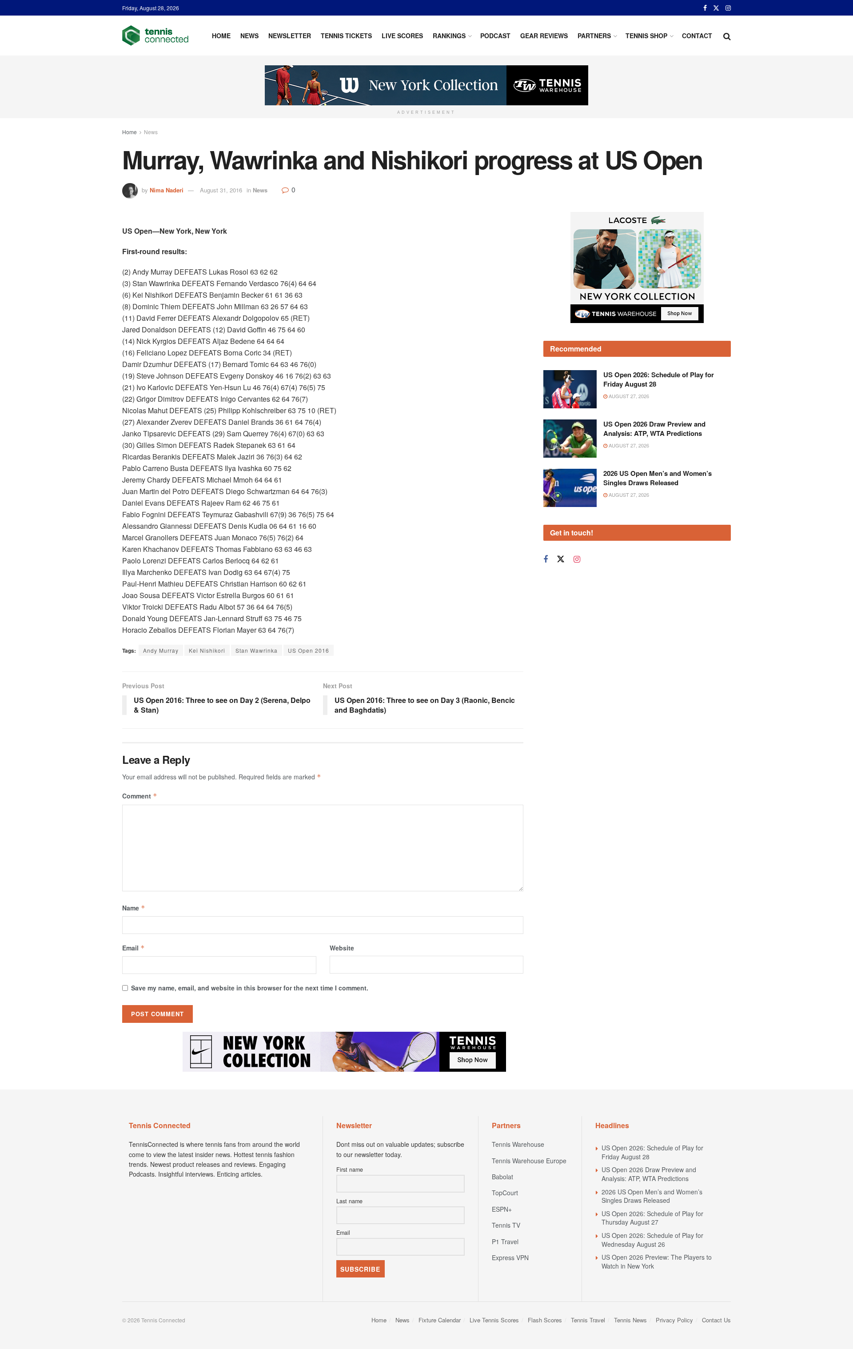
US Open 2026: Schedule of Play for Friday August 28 (658, 379)
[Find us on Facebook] (705, 8)
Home (221, 35)
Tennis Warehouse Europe (529, 1160)
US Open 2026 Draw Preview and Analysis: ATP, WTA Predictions (654, 428)
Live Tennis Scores (494, 1320)
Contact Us (716, 1320)
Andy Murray (161, 650)
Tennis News (630, 1320)
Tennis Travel (588, 1320)
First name (349, 1169)
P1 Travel (505, 1241)
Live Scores (402, 35)
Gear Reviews (544, 35)
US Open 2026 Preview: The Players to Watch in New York (657, 1261)
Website (342, 947)
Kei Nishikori (207, 650)
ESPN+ (502, 1209)
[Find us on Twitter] (716, 8)
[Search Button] (727, 35)
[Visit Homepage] (155, 35)
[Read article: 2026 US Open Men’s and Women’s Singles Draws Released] (570, 488)
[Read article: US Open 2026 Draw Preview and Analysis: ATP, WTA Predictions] (570, 438)
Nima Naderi (166, 190)
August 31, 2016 (221, 190)
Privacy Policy (674, 1320)
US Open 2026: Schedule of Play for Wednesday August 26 (652, 1240)
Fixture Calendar (440, 1320)
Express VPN (510, 1257)
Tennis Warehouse (518, 1144)
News (249, 35)
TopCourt (505, 1192)
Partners (594, 35)
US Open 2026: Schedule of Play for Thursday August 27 (652, 1218)
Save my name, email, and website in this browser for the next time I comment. (249, 987)
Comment (139, 795)
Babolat (502, 1176)
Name (133, 907)
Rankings (449, 35)
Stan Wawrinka (256, 650)
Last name (349, 1201)
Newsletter (289, 35)
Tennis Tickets (346, 35)
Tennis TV (506, 1225)
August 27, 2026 (628, 395)
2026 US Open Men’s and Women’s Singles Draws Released (657, 477)
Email (133, 947)
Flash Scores (545, 1320)
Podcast (495, 35)
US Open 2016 (308, 650)
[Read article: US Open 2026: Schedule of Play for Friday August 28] (570, 389)
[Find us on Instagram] (728, 8)
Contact (697, 35)
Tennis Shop (646, 35)
